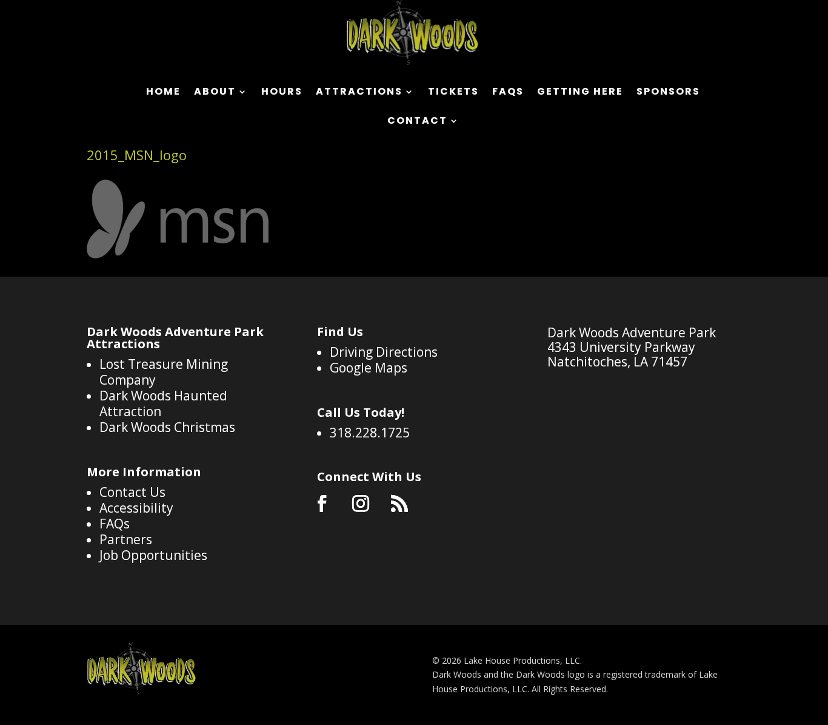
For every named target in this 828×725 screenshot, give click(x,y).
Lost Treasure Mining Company (163, 372)
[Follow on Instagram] (361, 504)
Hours (281, 92)
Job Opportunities (153, 555)
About (215, 92)
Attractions (359, 92)
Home (163, 92)
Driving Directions (384, 351)
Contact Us (132, 492)
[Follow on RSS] (399, 504)
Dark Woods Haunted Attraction (163, 403)
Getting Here (580, 92)
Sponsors (668, 92)
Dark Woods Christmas (167, 427)
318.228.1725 (370, 432)
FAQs (508, 92)
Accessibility (136, 507)
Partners (125, 539)
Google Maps (368, 367)
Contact (417, 121)
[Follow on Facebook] (322, 504)
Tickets (453, 92)
